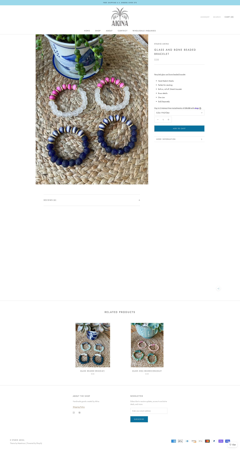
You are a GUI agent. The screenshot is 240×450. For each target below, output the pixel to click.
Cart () (229, 17)
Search (217, 17)
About (109, 31)
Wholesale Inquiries (144, 31)
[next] (232, 346)
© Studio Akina (17, 440)
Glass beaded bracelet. (92, 371)
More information (166, 139)
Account (205, 17)
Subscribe (139, 419)
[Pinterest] (79, 412)
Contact (122, 31)
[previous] (8, 346)
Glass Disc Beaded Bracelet (147, 371)
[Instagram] (74, 412)
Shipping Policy (79, 407)
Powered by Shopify (34, 443)
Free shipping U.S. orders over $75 (120, 3)
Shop (98, 31)
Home (87, 31)
